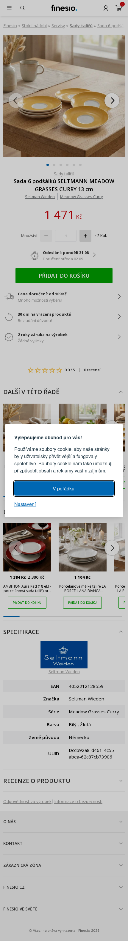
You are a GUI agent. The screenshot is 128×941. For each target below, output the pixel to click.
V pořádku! (64, 488)
